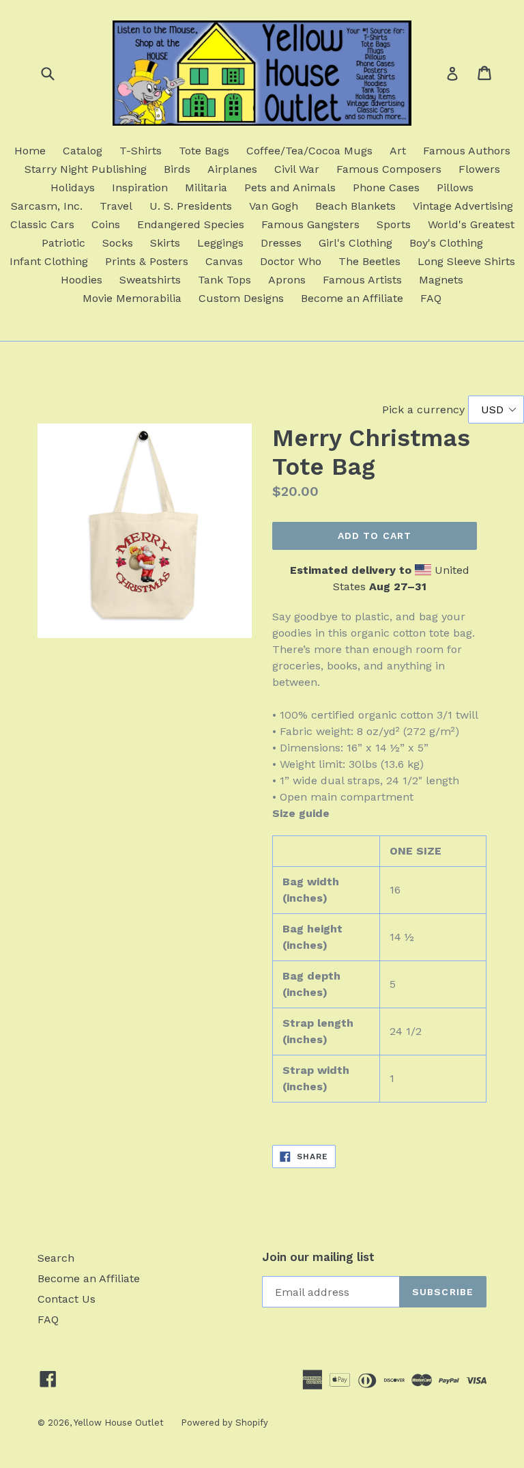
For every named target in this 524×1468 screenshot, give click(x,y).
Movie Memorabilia (132, 298)
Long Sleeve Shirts (466, 261)
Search (56, 1257)
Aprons (287, 279)
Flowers (479, 169)
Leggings (220, 242)
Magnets (441, 279)
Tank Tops (224, 279)
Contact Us (67, 1298)
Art (398, 150)
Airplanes (232, 169)
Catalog (82, 150)
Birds (177, 169)
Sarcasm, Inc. (47, 205)
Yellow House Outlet (119, 1422)
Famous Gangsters (310, 224)
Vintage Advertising (463, 205)
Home (30, 150)
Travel (116, 205)
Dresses (281, 242)
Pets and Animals (290, 187)
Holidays (72, 187)
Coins (105, 224)
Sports (394, 224)
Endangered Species (190, 224)
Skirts (165, 242)
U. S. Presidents (190, 205)
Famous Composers (388, 169)
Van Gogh (273, 205)
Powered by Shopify (224, 1422)
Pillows (455, 187)
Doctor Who (290, 261)
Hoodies (81, 279)
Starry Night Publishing (86, 169)
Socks (117, 242)
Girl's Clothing (355, 242)
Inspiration (140, 187)
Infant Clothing (49, 261)
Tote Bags (204, 150)
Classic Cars (42, 224)
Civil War (296, 169)
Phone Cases (386, 187)
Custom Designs (241, 298)
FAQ (430, 298)
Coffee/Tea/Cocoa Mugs (309, 150)
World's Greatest (471, 224)
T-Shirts (140, 150)
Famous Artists (362, 279)
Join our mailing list (318, 1257)
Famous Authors (466, 150)
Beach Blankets (355, 205)
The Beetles (369, 261)
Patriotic (63, 242)
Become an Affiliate (352, 298)
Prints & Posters (146, 261)
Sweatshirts (150, 279)
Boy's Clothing (446, 242)
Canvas (224, 261)
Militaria (206, 187)
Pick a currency (425, 409)
